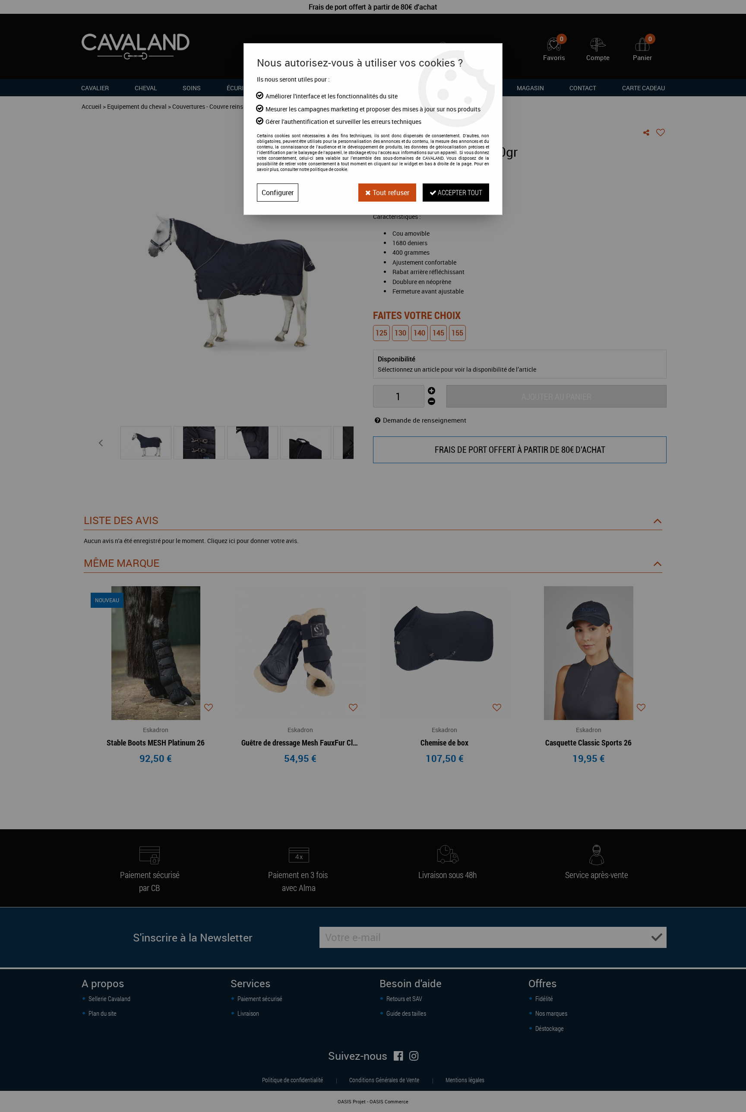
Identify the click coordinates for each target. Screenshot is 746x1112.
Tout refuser (390, 192)
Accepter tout (459, 192)
